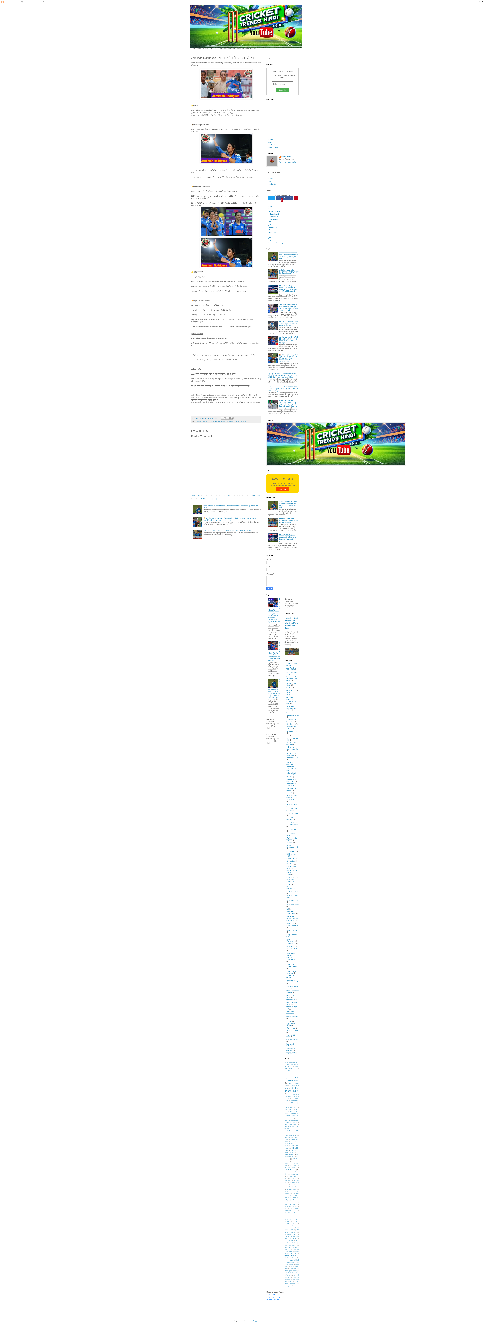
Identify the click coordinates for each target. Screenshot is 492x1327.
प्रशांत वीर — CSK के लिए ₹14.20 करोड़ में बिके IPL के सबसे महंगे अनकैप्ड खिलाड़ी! (227, 531)
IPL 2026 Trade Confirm (291, 809)
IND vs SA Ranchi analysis (292, 748)
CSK (288, 713)
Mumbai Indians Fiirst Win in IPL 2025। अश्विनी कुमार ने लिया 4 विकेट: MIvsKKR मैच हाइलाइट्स (289, 340)
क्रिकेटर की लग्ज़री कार (293, 1262)
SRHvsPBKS (290, 946)
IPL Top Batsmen (292, 825)
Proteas (289, 884)
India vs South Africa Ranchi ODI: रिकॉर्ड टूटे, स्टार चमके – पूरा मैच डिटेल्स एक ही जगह (288, 323)
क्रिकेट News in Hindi (292, 1260)
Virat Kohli (290, 964)
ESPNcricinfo (291, 724)
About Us (271, 142)
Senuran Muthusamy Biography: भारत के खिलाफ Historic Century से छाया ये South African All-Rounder (288, 403)
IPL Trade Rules (292, 829)
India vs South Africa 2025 (291, 780)
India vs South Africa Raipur (291, 785)
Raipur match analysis (291, 888)
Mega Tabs (272, 232)
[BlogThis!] (225, 418)
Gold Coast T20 (291, 731)
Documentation (273, 235)
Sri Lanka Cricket (292, 949)
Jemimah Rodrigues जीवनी (217, 421)
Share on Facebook (284, 198)
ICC (287, 735)
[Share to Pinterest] (232, 418)
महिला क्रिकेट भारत (242, 421)
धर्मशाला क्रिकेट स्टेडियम (291, 1024)
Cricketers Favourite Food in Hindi (291, 708)
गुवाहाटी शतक (290, 1014)
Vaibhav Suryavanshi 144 (292, 959)
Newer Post (196, 495)
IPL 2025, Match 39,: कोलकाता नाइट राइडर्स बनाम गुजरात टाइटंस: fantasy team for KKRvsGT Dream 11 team (288, 289)
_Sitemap (271, 225)
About (270, 181)
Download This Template (277, 243)
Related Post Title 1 (273, 1294)
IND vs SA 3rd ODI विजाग (291, 743)
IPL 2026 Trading (292, 813)
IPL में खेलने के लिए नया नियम (291, 839)
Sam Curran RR (292, 926)
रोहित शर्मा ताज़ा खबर (292, 1040)
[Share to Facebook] (230, 418)
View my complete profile (287, 162)
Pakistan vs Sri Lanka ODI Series (291, 872)
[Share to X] (227, 418)
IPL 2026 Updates (289, 818)
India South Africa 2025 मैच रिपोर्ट (291, 768)
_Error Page (272, 227)
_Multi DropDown (274, 211)
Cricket (288, 688)
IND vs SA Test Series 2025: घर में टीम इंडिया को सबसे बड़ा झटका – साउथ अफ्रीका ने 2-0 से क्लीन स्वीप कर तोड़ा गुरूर (283, 389)
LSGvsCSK (290, 858)
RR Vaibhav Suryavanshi (290, 912)
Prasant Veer (290, 877)
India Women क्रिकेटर (202, 421)
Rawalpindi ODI (292, 900)
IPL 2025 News (291, 800)
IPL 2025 (289, 793)
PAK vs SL (290, 864)
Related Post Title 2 (273, 1297)
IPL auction (290, 822)
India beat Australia (289, 763)
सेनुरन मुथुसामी (290, 1053)
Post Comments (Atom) (209, 499)
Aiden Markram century (292, 1062)
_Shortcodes (272, 222)
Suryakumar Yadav (290, 954)
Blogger (255, 1321)
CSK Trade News (292, 715)
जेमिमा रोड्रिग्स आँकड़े (231, 421)
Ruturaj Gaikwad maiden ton (292, 919)
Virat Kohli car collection (291, 972)
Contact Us (272, 145)
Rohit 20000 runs (292, 905)
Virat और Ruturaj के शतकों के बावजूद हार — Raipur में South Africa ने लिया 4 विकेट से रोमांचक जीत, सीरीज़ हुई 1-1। (288, 307)
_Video (270, 240)
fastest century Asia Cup (291, 727)
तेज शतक (289, 1021)
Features (271, 209)
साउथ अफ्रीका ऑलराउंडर (290, 1049)
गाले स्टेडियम (290, 1011)
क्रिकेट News (290, 1000)
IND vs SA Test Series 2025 (291, 754)
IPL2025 (289, 842)
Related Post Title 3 (273, 1300)
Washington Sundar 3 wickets (292, 981)
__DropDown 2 (273, 217)
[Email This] (222, 418)
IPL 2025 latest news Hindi (291, 796)
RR (287, 909)
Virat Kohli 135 (291, 967)
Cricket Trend (286, 156)
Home (226, 495)
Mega (270, 230)
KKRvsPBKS (290, 851)
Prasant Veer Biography (290, 880)
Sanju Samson (291, 930)
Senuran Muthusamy (290, 940)
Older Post (256, 495)
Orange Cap (290, 861)
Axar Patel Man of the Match (291, 669)
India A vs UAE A (292, 758)
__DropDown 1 (273, 214)
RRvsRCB (290, 916)
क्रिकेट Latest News (292, 1256)
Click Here (282, 489)
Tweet (271, 198)
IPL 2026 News (291, 804)
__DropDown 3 (273, 219)
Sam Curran (290, 923)
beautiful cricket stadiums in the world (291, 679)
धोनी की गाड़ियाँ (290, 1028)
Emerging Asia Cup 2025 (291, 720)
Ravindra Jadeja (292, 891)
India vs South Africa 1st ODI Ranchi (291, 775)
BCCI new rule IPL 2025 (291, 673)
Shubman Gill (291, 944)
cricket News (290, 690)
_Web (270, 238)
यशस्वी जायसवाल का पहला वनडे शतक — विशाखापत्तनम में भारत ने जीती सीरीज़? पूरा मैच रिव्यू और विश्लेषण (288, 255)
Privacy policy (273, 147)
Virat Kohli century (290, 976)
